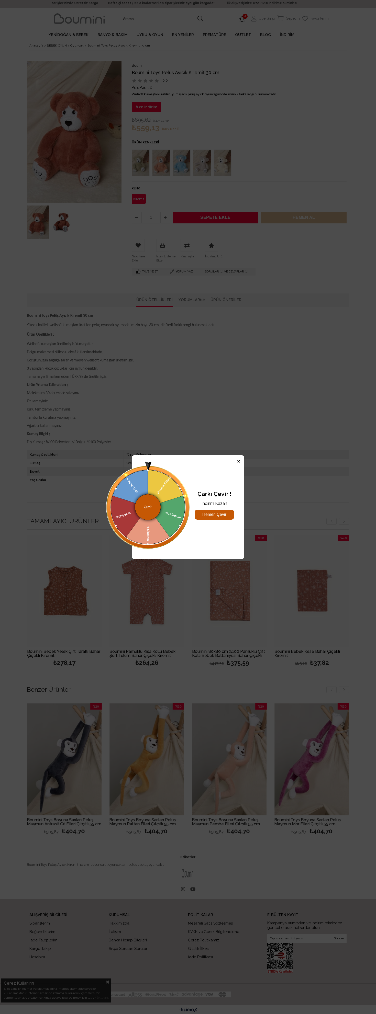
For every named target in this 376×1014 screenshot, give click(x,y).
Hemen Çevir (214, 514)
